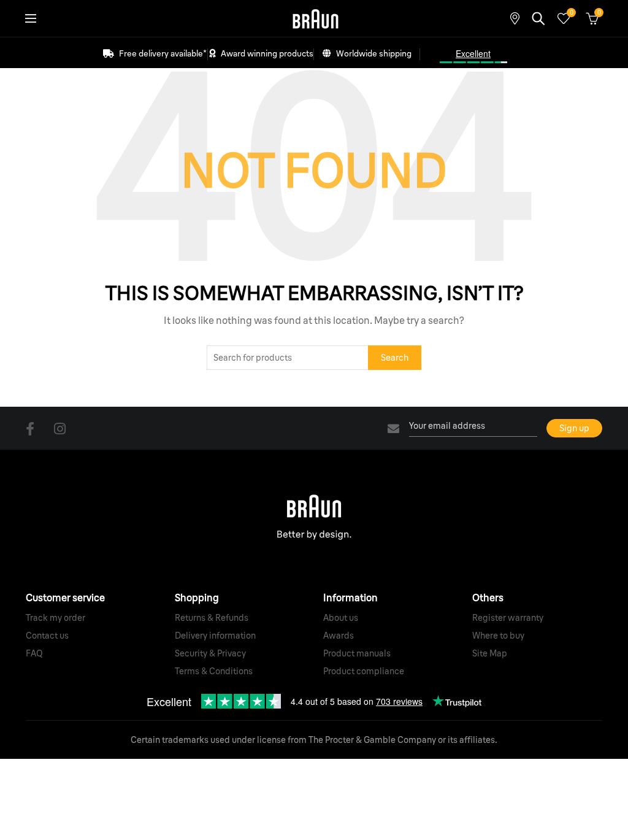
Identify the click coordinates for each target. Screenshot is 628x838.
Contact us (47, 635)
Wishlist (571, 13)
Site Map (489, 653)
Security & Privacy (210, 653)
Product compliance (363, 671)
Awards (338, 635)
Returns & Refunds (211, 617)
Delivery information (215, 635)
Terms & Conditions (214, 671)
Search (394, 357)
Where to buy (498, 635)
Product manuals (357, 653)
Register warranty (507, 617)
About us (340, 617)
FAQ (34, 653)
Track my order (55, 617)
